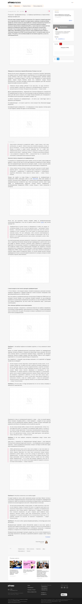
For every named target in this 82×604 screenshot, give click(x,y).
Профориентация (21, 548)
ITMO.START (35, 178)
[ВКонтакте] (49, 11)
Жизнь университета (37, 5)
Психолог (28, 551)
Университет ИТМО (65, 47)
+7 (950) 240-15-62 (44, 589)
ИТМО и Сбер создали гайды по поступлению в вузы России (29, 571)
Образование (17, 5)
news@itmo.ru (61, 39)
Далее (70, 20)
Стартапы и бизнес (27, 5)
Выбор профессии (21, 551)
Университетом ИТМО (23, 599)
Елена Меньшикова (40, 541)
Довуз (44, 548)
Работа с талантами (30, 548)
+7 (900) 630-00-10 (44, 586)
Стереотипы (38, 548)
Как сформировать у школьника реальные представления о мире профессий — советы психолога (14, 572)
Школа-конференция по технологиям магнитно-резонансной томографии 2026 (63, 15)
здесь (42, 222)
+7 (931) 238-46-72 (44, 588)
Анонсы (57, 12)
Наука (10, 5)
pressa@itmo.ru (44, 594)
